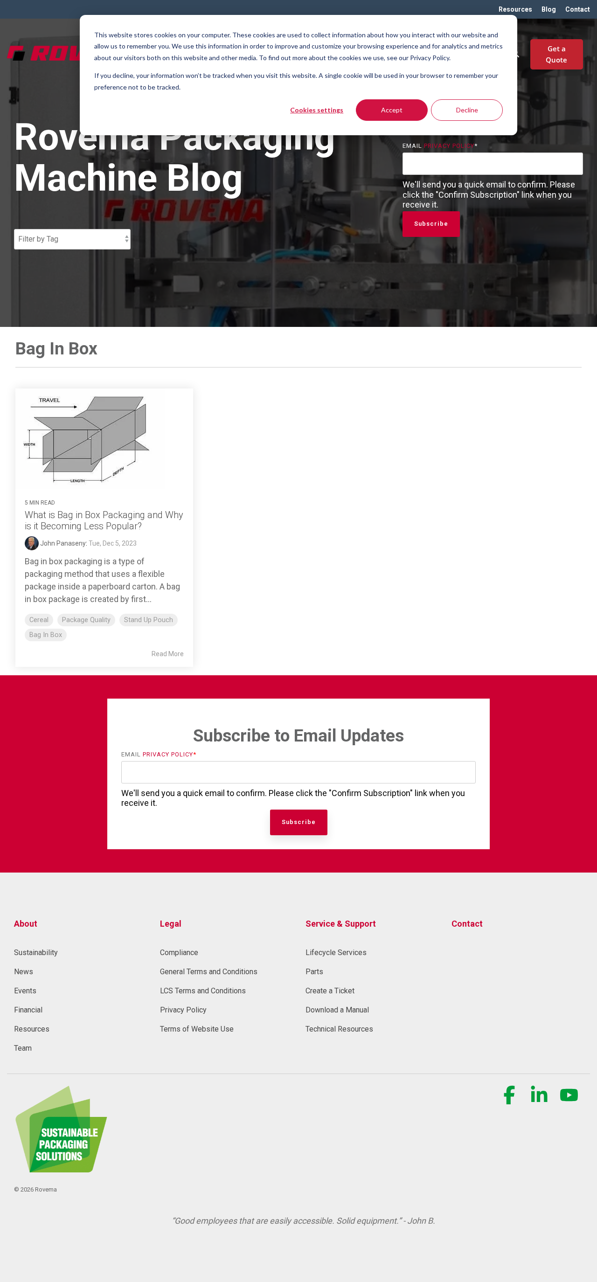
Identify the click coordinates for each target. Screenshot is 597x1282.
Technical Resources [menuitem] (339, 1029)
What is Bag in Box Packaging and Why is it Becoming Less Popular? (104, 520)
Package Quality (86, 620)
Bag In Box (45, 635)
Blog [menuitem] (548, 9)
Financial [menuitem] (28, 1009)
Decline (467, 110)
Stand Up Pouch (148, 620)
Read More (168, 654)
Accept (392, 110)
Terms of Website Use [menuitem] (197, 1029)
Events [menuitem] (25, 990)
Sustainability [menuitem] (36, 952)
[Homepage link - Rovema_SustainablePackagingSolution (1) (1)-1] (60, 1167)
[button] (510, 1100)
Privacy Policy (449, 145)
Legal (170, 924)
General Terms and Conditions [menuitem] (208, 971)
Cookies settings (316, 110)
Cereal (39, 620)
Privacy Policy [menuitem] (183, 1009)
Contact (467, 924)
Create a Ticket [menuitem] (329, 990)
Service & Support (340, 924)
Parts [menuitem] (314, 971)
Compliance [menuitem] (179, 952)
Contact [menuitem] (577, 9)
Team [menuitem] (23, 1048)
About (25, 924)
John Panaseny (62, 543)
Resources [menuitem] (515, 9)
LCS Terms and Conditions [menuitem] (203, 990)
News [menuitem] (23, 971)
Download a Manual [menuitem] (337, 1009)
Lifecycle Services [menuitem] (336, 952)
